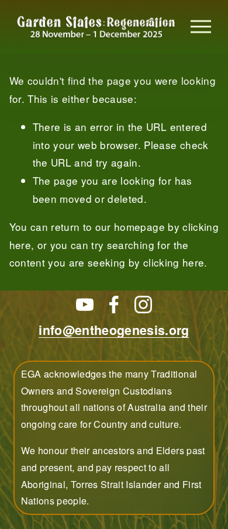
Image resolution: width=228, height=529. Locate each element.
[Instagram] (143, 304)
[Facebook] (114, 304)
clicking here (173, 262)
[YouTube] (84, 304)
